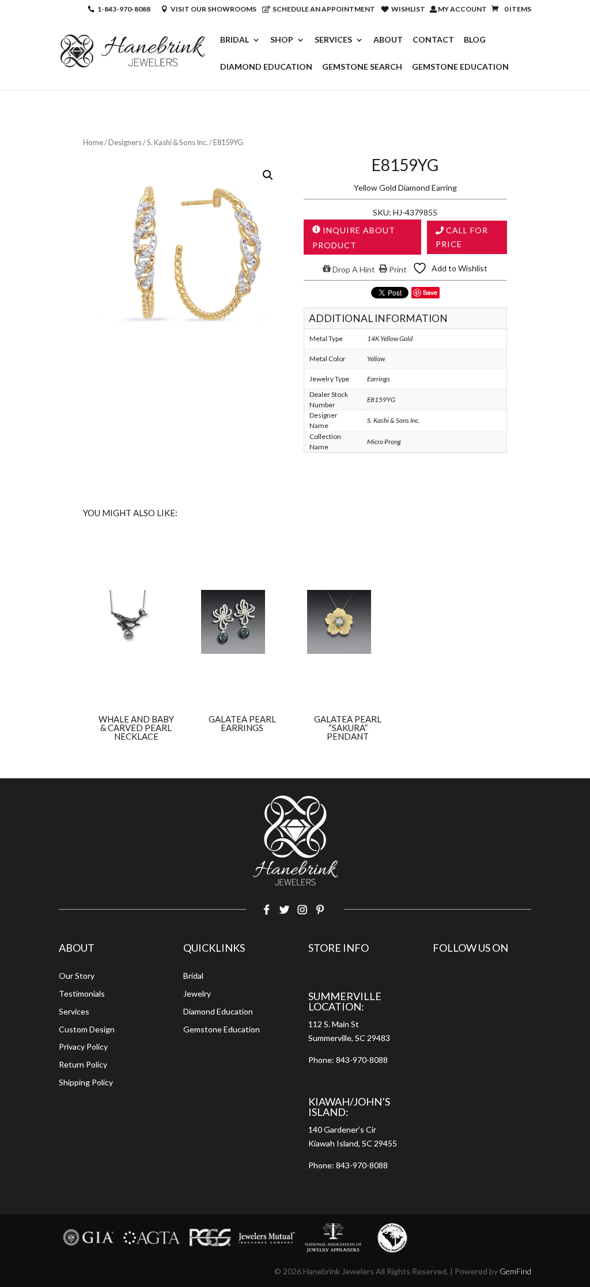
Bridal (234, 40)
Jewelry (197, 993)
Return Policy (83, 1064)
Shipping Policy (86, 1082)
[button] (268, 175)
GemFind (515, 1271)
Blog (475, 40)
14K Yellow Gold (390, 338)
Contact (433, 40)
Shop (281, 40)
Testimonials (82, 993)
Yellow (376, 358)
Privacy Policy (83, 1046)
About (388, 40)
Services (333, 40)
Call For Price (462, 237)
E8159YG (381, 399)
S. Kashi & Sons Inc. (177, 142)
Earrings (378, 378)
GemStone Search (362, 67)
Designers (125, 142)
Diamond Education (266, 67)
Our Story (76, 976)
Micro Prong (384, 441)
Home (93, 142)
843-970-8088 (362, 1060)
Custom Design (87, 1029)
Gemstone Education (460, 67)
